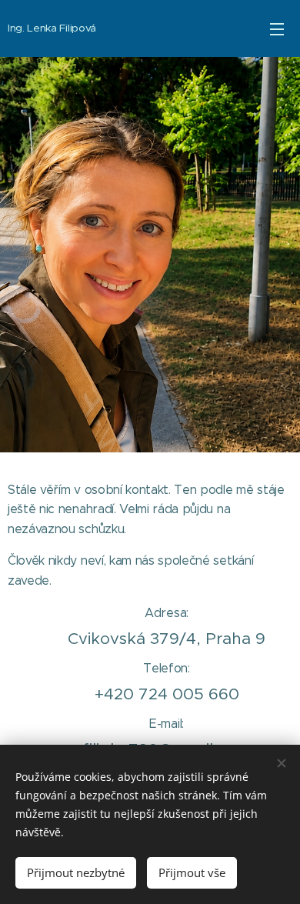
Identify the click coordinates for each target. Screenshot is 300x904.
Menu (277, 28)
